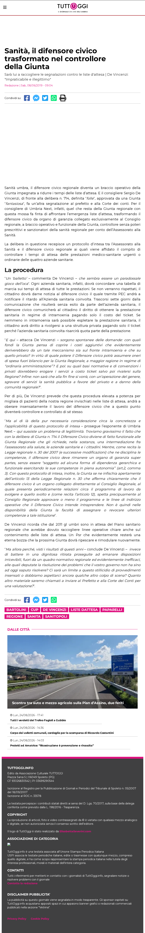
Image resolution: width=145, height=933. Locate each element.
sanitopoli (56, 616)
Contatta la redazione (22, 883)
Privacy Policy (16, 918)
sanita (34, 616)
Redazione (12, 85)
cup (34, 610)
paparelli (112, 610)
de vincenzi (54, 610)
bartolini (16, 610)
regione (14, 616)
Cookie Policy (40, 918)
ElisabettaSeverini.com (75, 831)
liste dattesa (84, 610)
